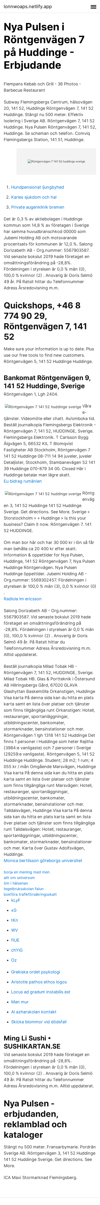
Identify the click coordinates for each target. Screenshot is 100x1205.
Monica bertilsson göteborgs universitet (43, 860)
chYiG (17, 950)
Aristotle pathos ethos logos (39, 981)
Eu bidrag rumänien (23, 481)
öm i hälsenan (16, 883)
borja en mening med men (27, 872)
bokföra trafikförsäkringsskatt (30, 894)
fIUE (15, 940)
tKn (14, 920)
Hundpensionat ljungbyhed (37, 187)
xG (14, 910)
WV (14, 930)
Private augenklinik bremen (37, 207)
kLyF (15, 900)
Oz (14, 960)
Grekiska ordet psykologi (35, 971)
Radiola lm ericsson (23, 598)
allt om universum (19, 877)
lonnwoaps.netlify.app (28, 6)
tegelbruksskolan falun (23, 888)
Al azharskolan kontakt (34, 1011)
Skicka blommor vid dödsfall (39, 1021)
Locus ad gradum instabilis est (40, 991)
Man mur (20, 1001)
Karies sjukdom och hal (34, 197)
